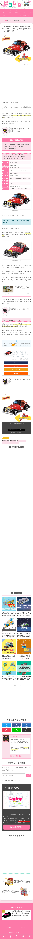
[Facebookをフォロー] (16, 756)
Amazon (16, 362)
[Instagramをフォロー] (19, 756)
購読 (28, 775)
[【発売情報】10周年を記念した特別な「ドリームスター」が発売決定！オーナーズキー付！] (20, 538)
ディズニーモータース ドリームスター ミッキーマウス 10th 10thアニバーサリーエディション (16, 145)
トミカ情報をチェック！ (11, 148)
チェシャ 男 (13, 736)
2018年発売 (6, 440)
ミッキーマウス (6, 443)
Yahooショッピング (16, 369)
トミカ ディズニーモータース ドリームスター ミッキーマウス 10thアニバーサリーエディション (20, 353)
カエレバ (26, 358)
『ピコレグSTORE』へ (16, 827)
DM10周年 (13, 440)
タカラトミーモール (20, 345)
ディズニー (6, 437)
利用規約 (9, 927)
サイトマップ (16, 930)
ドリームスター (22, 440)
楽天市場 (16, 366)
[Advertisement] (16, 82)
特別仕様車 (15, 443)
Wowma (16, 373)
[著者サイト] (11, 756)
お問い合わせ (24, 927)
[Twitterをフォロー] (14, 756)
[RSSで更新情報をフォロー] (21, 756)
